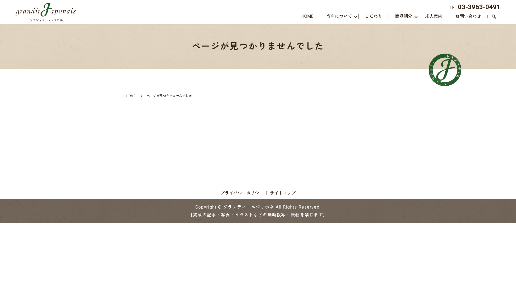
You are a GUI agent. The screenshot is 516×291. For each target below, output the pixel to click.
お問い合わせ (468, 16)
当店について (339, 16)
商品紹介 (403, 16)
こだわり (373, 16)
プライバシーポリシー (241, 193)
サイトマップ (283, 193)
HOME (307, 16)
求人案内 (433, 16)
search (494, 17)
